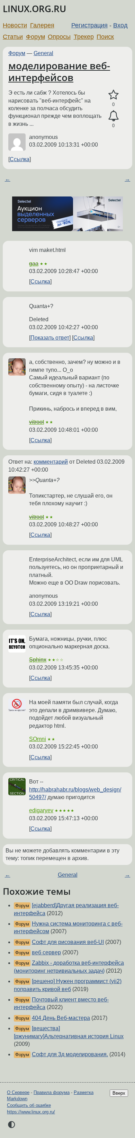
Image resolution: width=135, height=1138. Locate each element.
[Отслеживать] (113, 116)
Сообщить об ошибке (29, 1105)
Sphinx (37, 660)
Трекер (84, 36)
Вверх (118, 1093)
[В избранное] (113, 95)
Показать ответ (49, 338)
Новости (15, 25)
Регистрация (89, 25)
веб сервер (46, 952)
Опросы (59, 36)
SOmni (37, 739)
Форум (35, 36)
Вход (120, 25)
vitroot (36, 422)
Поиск (105, 36)
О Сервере (18, 1092)
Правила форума (52, 1092)
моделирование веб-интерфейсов (59, 71)
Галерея (42, 25)
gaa (33, 263)
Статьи (13, 36)
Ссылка (19, 159)
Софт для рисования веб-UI (68, 942)
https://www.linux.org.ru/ (31, 1111)
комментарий (51, 462)
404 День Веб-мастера (61, 1018)
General (43, 53)
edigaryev (41, 810)
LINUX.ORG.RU (34, 9)
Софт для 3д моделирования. (70, 1054)
